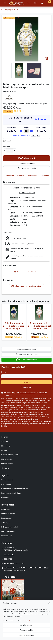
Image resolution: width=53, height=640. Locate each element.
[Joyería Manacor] (16, 3)
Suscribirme (26, 382)
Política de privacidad (38, 421)
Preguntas (45, 176)
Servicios (20, 176)
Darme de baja (26, 387)
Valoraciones (32, 176)
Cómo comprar (7, 480)
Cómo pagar (6, 484)
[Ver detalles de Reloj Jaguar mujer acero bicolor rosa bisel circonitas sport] (39, 312)
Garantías (5, 497)
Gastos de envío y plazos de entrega (14, 489)
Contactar (5, 468)
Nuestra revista (7, 459)
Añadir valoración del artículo (27, 272)
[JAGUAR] (8, 97)
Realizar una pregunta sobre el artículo (27, 286)
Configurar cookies (26, 635)
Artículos (4, 441)
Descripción (9, 176)
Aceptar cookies (26, 625)
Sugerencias (6, 518)
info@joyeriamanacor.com (10, 421)
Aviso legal (5, 522)
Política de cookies (8, 531)
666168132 (8, 559)
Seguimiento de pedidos (10, 455)
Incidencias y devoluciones (11, 493)
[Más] (14, 151)
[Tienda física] (12, 591)
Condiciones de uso (27, 392)
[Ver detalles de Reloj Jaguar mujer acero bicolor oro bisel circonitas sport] (13, 312)
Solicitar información (28, 168)
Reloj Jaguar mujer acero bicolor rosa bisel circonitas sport (39, 326)
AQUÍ (28, 621)
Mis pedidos (5, 509)
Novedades (5, 446)
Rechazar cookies (26, 630)
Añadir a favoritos (28, 163)
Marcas (4, 450)
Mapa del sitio (6, 536)
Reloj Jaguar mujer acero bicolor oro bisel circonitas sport (14, 326)
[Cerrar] (49, 603)
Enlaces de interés (8, 514)
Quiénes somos (7, 463)
